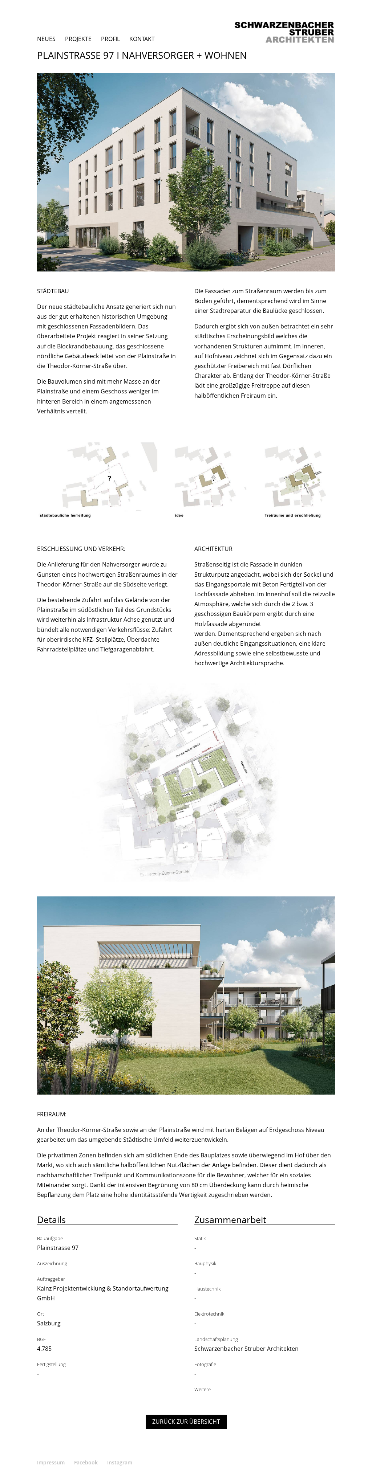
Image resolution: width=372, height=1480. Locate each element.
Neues (46, 39)
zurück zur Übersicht (186, 1422)
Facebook (86, 1462)
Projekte (78, 39)
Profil (110, 39)
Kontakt (142, 39)
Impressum (51, 1462)
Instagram (119, 1462)
